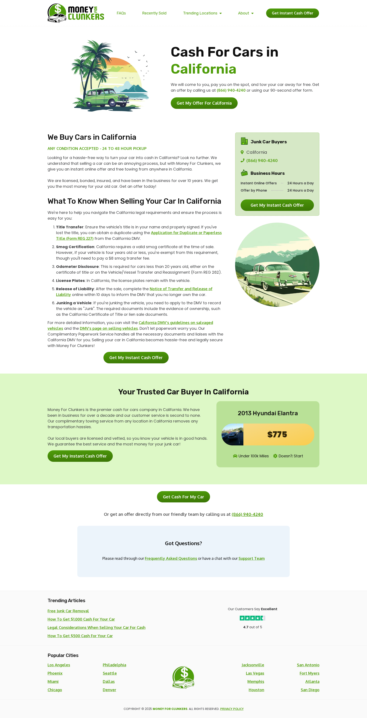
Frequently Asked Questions (171, 558)
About (243, 13)
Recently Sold (154, 13)
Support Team (252, 558)
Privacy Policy (232, 709)
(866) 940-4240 (231, 90)
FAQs (121, 13)
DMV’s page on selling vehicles (109, 328)
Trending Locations (200, 13)
